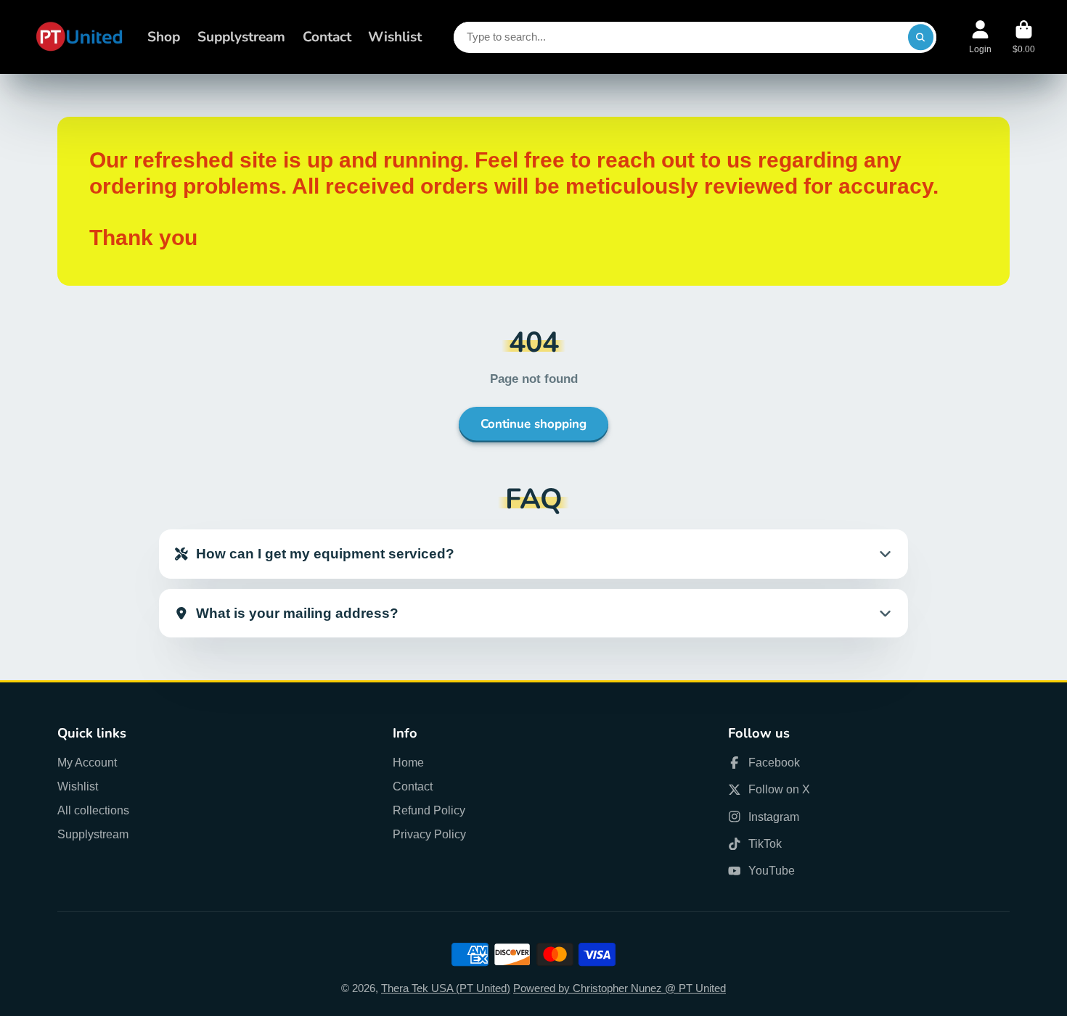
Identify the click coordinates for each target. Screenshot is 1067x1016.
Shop (163, 37)
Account (980, 37)
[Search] (920, 37)
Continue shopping (533, 424)
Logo (79, 37)
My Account (87, 762)
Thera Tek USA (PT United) (445, 988)
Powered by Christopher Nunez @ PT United (619, 988)
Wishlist (395, 37)
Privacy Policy (429, 834)
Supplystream (241, 37)
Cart (1024, 37)
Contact (327, 37)
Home (408, 762)
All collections (93, 810)
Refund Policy (429, 810)
